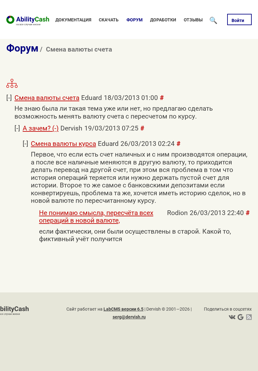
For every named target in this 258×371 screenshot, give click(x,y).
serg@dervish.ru (129, 316)
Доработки (163, 19)
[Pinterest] (240, 317)
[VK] (232, 317)
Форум (134, 19)
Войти (238, 20)
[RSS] (248, 317)
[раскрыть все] (12, 87)
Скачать (109, 19)
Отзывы (193, 19)
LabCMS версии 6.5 (123, 309)
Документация (73, 19)
